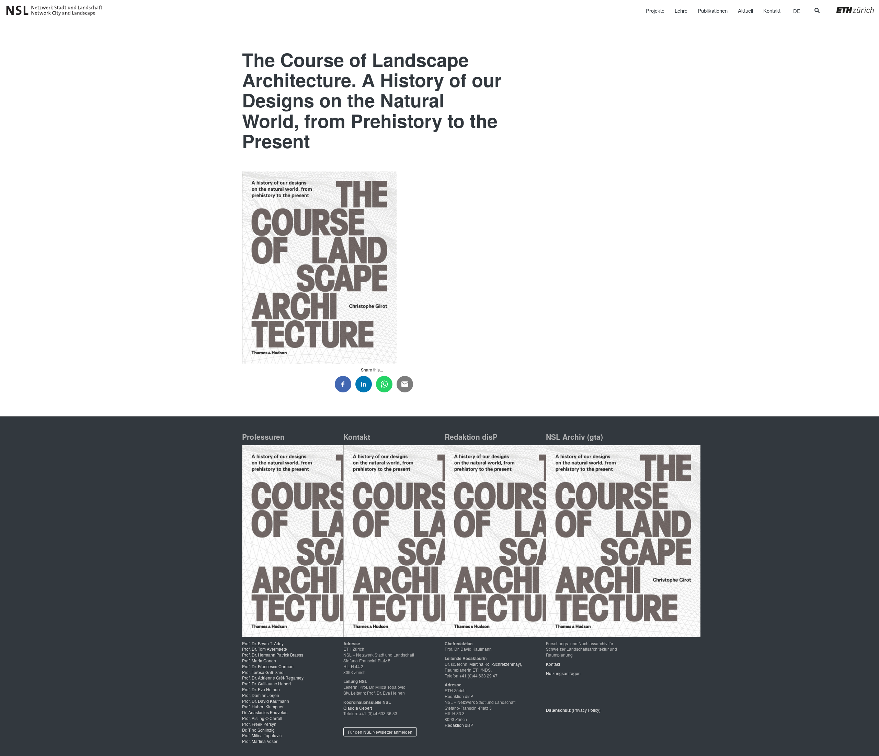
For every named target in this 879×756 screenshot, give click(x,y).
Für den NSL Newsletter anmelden (380, 732)
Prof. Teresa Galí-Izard (263, 672)
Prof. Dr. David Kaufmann (265, 701)
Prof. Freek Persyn (259, 724)
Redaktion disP (459, 725)
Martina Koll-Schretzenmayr (495, 664)
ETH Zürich (849, 10)
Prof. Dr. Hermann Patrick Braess (272, 655)
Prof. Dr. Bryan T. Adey (263, 643)
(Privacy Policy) (573, 710)
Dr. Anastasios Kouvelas (264, 712)
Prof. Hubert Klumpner (263, 706)
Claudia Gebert (357, 708)
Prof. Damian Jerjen (260, 695)
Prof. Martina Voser (259, 741)
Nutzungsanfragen (563, 673)
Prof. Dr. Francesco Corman (268, 666)
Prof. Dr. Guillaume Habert (266, 683)
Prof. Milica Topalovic (262, 735)
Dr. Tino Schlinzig (258, 730)
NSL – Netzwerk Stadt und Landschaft (56, 10)
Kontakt (553, 664)
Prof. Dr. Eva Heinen (261, 689)
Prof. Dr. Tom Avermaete (264, 649)
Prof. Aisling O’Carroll (262, 718)
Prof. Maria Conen (259, 660)
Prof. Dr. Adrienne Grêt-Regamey (273, 678)
